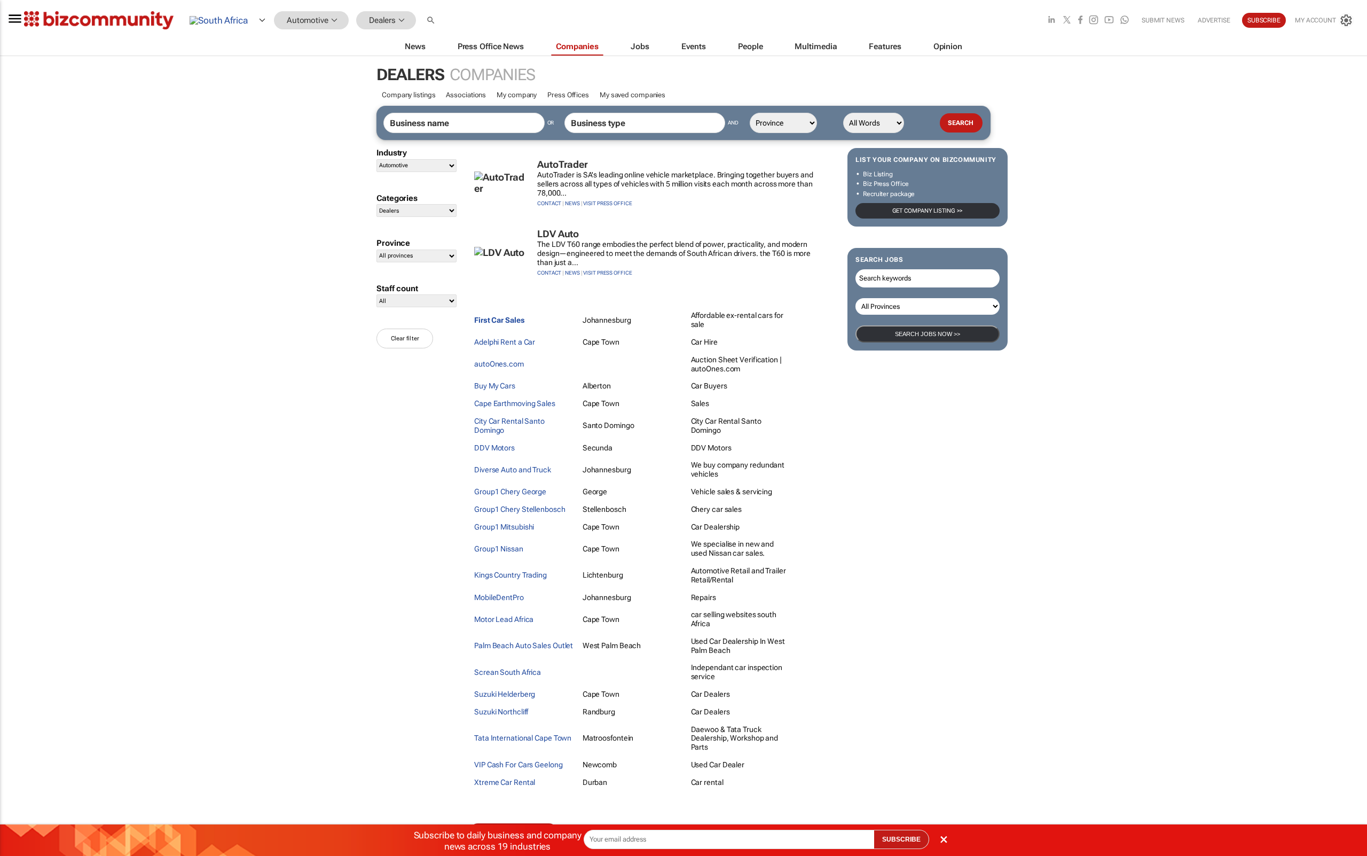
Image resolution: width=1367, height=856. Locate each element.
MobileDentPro (499, 597)
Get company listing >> (927, 210)
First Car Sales (499, 320)
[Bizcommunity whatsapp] (1124, 20)
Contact (549, 203)
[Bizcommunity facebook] (1080, 20)
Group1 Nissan (498, 548)
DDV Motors (494, 447)
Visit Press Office (607, 203)
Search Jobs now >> (927, 334)
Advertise (1214, 20)
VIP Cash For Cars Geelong (518, 764)
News (572, 203)
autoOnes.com (499, 364)
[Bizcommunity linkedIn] (1051, 20)
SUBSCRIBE (901, 839)
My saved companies (632, 95)
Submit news (1163, 20)
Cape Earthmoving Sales (514, 403)
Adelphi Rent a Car (504, 342)
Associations (466, 95)
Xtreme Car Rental (504, 782)
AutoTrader (562, 164)
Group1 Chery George (510, 491)
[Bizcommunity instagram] (1093, 20)
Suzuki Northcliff (501, 711)
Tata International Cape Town (522, 738)
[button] (432, 20)
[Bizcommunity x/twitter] (1066, 20)
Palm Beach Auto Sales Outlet (523, 645)
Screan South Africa (507, 672)
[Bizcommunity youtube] (1109, 20)
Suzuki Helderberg (504, 694)
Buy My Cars (494, 386)
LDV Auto (558, 233)
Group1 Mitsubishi (504, 527)
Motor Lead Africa (503, 619)
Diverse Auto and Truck (512, 469)
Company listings (408, 95)
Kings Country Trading (510, 575)
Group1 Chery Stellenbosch (519, 509)
